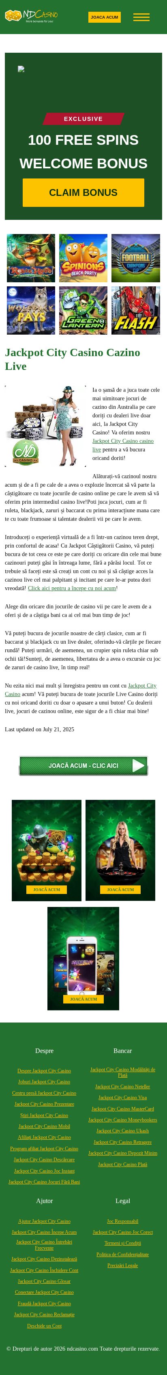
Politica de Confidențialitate (122, 1254)
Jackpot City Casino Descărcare (44, 1159)
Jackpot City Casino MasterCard (123, 1109)
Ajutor (44, 1200)
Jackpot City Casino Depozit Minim (122, 1153)
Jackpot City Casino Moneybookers (122, 1120)
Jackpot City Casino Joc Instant (44, 1171)
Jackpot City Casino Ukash (122, 1131)
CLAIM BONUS (83, 192)
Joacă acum (46, 889)
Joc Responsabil (122, 1221)
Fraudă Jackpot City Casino (44, 1303)
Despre (44, 1050)
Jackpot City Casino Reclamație (44, 1314)
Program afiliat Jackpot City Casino (44, 1149)
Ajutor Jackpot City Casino (44, 1221)
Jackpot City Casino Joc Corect (123, 1232)
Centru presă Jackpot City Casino (44, 1093)
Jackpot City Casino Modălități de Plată (122, 1072)
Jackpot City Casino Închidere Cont (44, 1270)
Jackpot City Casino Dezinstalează (44, 1259)
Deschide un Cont (44, 1326)
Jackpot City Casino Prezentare (44, 1104)
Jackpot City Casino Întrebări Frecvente (44, 1244)
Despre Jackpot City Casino (44, 1071)
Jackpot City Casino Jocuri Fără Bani (44, 1182)
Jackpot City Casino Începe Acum (44, 1232)
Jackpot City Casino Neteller (122, 1086)
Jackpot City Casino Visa (122, 1097)
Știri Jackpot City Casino (44, 1115)
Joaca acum (104, 17)
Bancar (122, 1050)
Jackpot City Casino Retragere (123, 1142)
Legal (123, 1200)
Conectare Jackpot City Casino (44, 1292)
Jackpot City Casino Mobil (44, 1126)
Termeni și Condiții (123, 1243)
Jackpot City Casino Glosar (44, 1281)
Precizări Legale (122, 1265)
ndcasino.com (82, 1349)
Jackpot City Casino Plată (122, 1164)
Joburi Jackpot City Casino (44, 1082)
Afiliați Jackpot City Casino (44, 1137)
